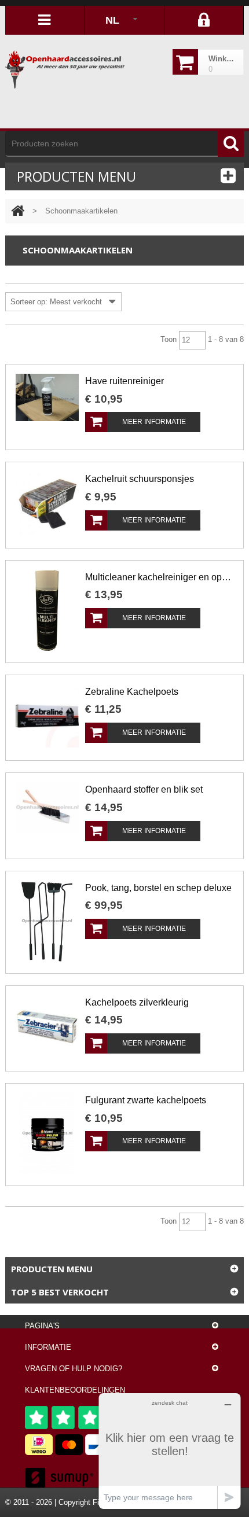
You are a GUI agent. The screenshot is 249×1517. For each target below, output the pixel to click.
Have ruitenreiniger (124, 381)
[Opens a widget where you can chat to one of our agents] (169, 1451)
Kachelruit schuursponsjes (139, 479)
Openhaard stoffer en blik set (144, 789)
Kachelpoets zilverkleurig (137, 1002)
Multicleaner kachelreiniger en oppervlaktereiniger (159, 577)
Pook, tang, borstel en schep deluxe (158, 888)
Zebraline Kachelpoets (131, 692)
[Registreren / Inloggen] (204, 20)
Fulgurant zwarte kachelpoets (145, 1100)
